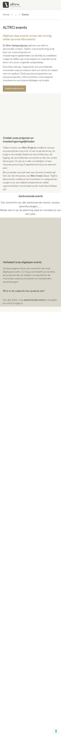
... (15, 14)
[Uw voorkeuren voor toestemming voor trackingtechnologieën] (56, 731)
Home (6, 14)
